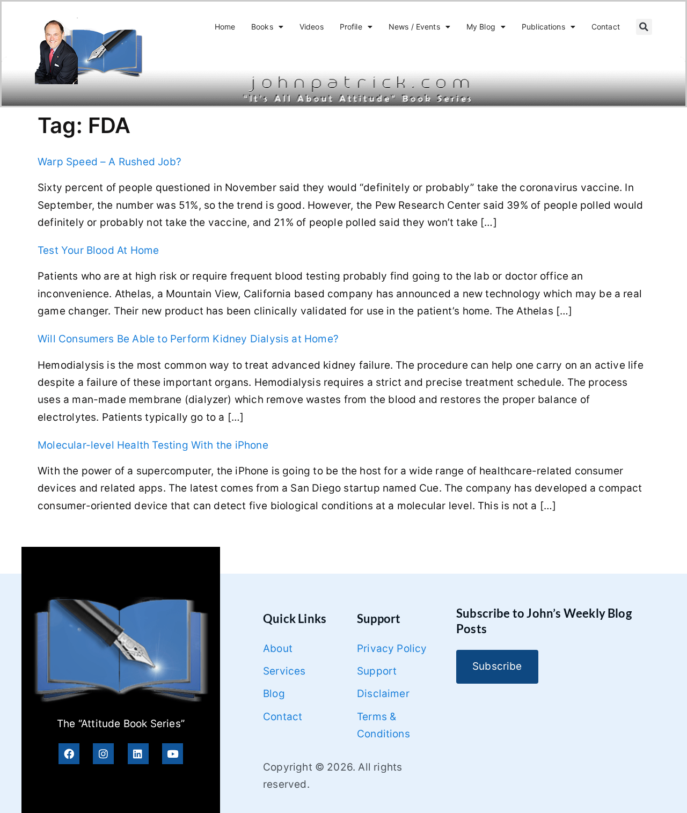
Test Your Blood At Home (98, 250)
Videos (311, 26)
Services (284, 671)
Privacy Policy (392, 648)
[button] (644, 27)
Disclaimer (383, 693)
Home (225, 26)
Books (262, 26)
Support (377, 671)
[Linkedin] (138, 753)
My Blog (480, 26)
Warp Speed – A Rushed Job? (109, 162)
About (278, 648)
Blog (274, 693)
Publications (543, 26)
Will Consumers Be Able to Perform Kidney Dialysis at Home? (188, 339)
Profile (351, 26)
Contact (605, 26)
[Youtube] (172, 753)
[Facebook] (69, 753)
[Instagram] (103, 753)
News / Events (414, 26)
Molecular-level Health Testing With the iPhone (153, 445)
